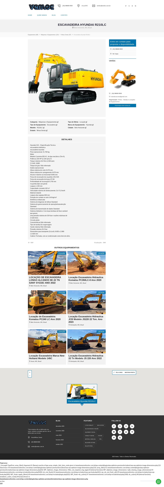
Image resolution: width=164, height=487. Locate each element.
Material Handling (90, 439)
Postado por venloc (122, 105)
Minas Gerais (41, 130)
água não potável (90, 442)
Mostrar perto (130, 372)
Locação (83, 122)
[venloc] (122, 77)
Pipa (100, 439)
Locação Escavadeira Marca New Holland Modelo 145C (46, 357)
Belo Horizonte (80, 127)
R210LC (40, 127)
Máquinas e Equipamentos (48, 122)
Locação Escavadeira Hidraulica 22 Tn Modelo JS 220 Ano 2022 (86, 357)
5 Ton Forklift (89, 425)
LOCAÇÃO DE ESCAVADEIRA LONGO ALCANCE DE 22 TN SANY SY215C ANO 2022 (45, 280)
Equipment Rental (90, 432)
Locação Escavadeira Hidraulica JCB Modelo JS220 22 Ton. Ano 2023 (86, 319)
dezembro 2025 (60, 426)
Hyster (100, 435)
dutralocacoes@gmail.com (119, 96)
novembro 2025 (60, 430)
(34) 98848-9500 (117, 49)
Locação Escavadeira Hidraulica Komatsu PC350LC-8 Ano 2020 (86, 278)
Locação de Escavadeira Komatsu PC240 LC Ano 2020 (45, 318)
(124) (50, 34)
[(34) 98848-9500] (65, 11)
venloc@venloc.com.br (37, 446)
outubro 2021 (59, 444)
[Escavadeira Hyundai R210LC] (67, 78)
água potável (89, 446)
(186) (33, 34)
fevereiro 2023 (60, 440)
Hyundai (89, 125)
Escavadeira (51, 125)
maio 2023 (59, 435)
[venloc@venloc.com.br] (101, 11)
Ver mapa (115, 54)
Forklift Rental (89, 435)
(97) (66, 34)
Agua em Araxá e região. (92, 428)
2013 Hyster (100, 425)
